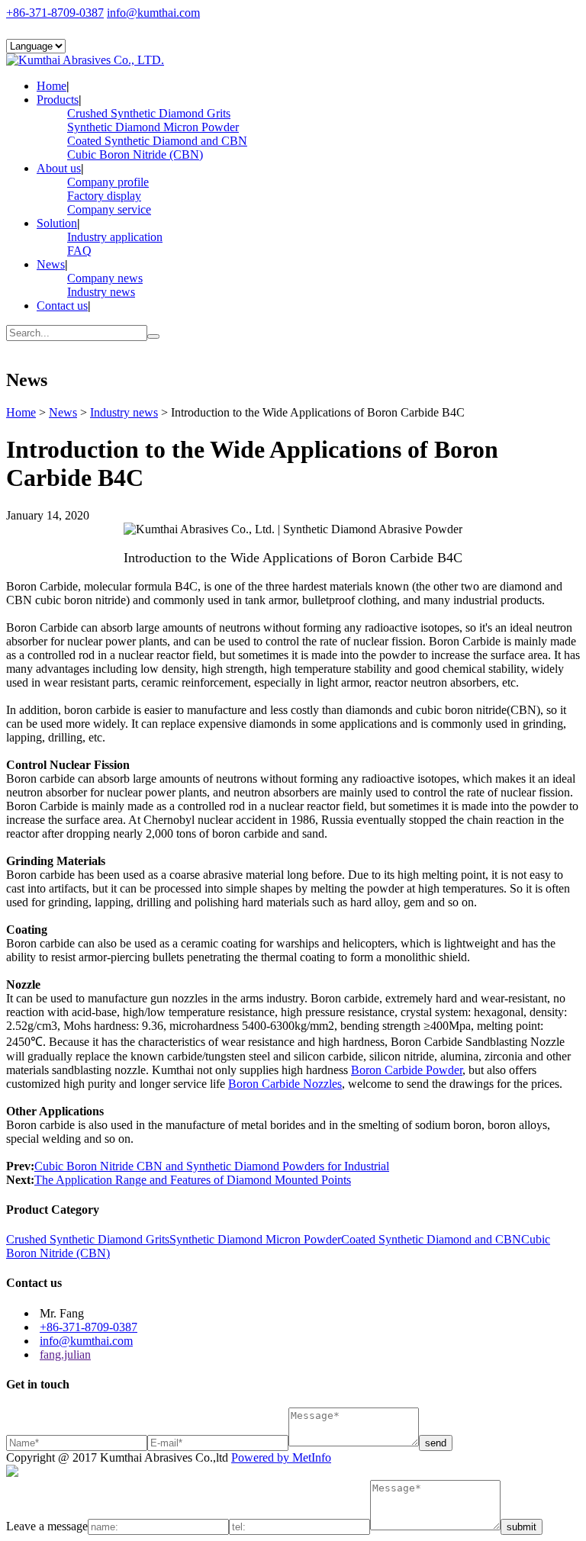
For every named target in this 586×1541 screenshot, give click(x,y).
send (435, 1443)
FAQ (79, 250)
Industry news (101, 291)
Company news (105, 278)
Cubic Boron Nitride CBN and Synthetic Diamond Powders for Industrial (211, 1166)
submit (521, 1527)
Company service (109, 209)
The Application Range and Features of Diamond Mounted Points (192, 1179)
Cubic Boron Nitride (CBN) (135, 154)
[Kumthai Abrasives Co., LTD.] (85, 59)
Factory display (104, 195)
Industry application (115, 236)
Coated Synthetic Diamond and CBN (157, 140)
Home (51, 85)
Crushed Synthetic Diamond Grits (148, 113)
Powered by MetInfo (281, 1457)
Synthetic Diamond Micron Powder (153, 127)
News (51, 264)
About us (59, 168)
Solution (57, 223)
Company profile (108, 181)
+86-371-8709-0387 (55, 12)
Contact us (62, 305)
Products (58, 99)
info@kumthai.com (153, 12)
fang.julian (65, 1354)
